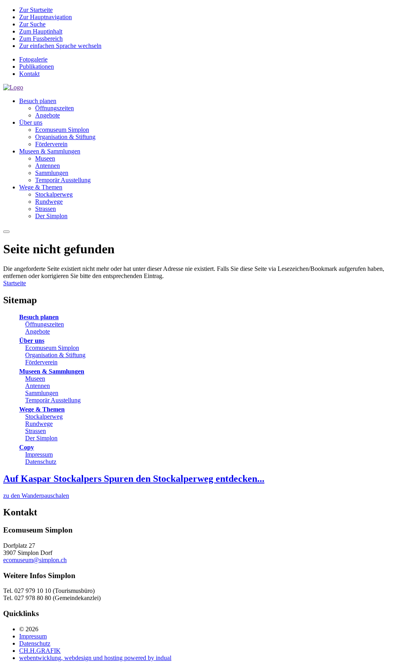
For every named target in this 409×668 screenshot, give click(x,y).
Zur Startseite (36, 9)
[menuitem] (212, 59)
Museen (35, 378)
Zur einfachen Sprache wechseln (60, 45)
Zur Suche (32, 24)
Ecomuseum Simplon (52, 347)
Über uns (31, 340)
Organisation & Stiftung (55, 355)
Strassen (35, 430)
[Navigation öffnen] (6, 232)
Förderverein (41, 362)
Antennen (37, 385)
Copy (26, 447)
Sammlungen (41, 393)
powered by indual (95, 657)
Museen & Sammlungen (51, 371)
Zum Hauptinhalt (40, 31)
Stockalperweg (44, 416)
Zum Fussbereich (41, 38)
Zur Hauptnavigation (45, 17)
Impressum (39, 454)
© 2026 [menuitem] (28, 629)
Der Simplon (41, 438)
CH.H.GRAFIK (40, 650)
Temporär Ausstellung (53, 400)
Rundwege (39, 423)
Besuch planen (39, 317)
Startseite (14, 283)
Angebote (37, 331)
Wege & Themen (42, 409)
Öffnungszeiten (44, 324)
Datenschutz (40, 461)
